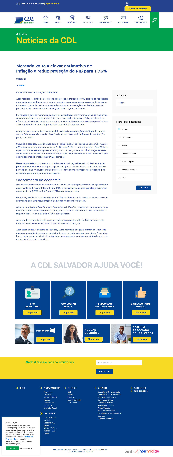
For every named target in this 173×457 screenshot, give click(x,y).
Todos (121, 102)
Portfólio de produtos (107, 397)
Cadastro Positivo (105, 403)
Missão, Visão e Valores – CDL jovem (50, 431)
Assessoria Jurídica (106, 405)
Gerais (22, 85)
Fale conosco (141, 391)
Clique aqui (32, 312)
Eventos (71, 397)
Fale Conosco (140, 22)
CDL (69, 392)
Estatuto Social (50, 408)
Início (22, 388)
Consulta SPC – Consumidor (109, 395)
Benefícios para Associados (109, 413)
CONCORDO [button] (12, 448)
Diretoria (47, 395)
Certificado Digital (105, 400)
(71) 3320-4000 (51, 4)
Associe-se (123, 22)
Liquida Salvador (74, 400)
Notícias (72, 388)
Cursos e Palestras (105, 419)
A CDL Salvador (52, 388)
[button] (58, 20)
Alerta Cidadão (104, 408)
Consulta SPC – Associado (109, 392)
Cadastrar (104, 371)
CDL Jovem (49, 413)
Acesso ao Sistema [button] (137, 8)
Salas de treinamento (107, 411)
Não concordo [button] (25, 448)
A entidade (48, 392)
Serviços (102, 388)
